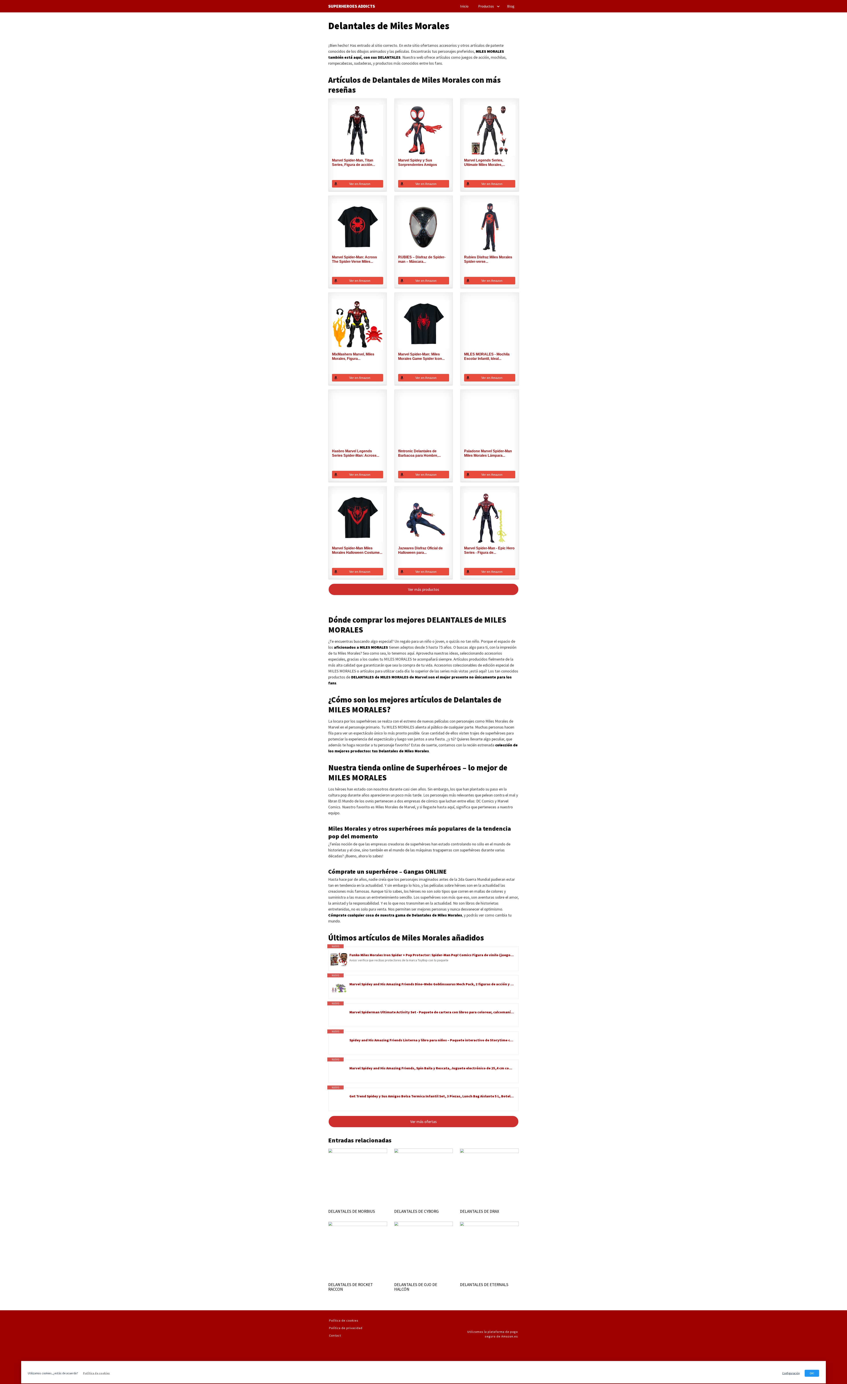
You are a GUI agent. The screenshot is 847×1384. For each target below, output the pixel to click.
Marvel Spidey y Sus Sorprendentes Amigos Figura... (417, 162)
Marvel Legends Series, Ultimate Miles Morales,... (484, 162)
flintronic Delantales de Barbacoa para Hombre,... (419, 453)
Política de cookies (343, 1320)
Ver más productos (423, 589)
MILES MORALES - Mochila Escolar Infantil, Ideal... (487, 356)
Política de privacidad (345, 1328)
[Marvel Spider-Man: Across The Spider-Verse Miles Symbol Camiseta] (357, 227)
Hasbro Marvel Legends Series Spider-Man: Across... (355, 453)
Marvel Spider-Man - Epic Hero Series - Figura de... (489, 550)
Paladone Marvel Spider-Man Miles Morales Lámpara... (488, 453)
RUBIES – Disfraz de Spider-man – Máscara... (421, 259)
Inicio (464, 6)
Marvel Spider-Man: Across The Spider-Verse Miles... (354, 259)
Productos (486, 6)
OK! (812, 1373)
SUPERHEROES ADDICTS (351, 6)
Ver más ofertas (423, 1121)
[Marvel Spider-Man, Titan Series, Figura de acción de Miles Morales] (357, 130)
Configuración (791, 1373)
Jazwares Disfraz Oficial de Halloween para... (420, 550)
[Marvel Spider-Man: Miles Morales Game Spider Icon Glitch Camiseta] (423, 324)
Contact (335, 1335)
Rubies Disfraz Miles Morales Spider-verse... (488, 259)
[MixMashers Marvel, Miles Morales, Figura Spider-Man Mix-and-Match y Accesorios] (357, 324)
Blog (510, 6)
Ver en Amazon (359, 184)
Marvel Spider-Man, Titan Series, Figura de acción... (353, 162)
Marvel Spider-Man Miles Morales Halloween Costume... (357, 550)
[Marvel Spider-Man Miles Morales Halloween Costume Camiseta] (357, 518)
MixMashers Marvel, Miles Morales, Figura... (353, 356)
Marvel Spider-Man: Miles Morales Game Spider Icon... (421, 356)
